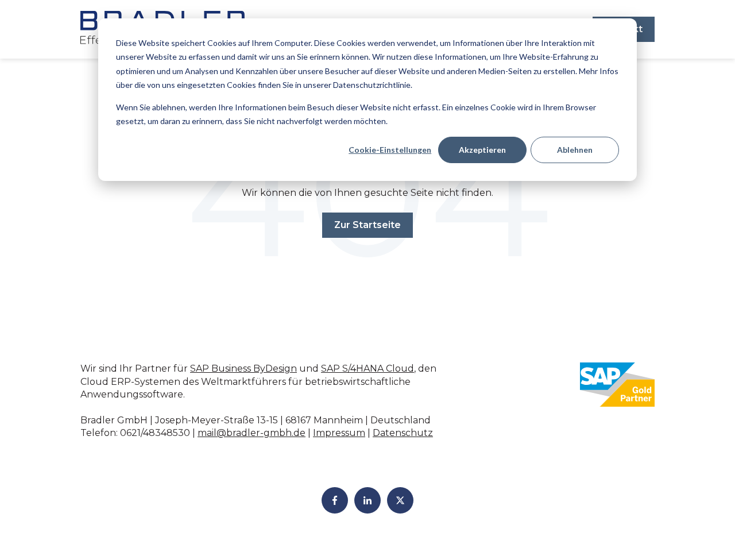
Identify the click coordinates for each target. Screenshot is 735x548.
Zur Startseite (367, 224)
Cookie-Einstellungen (390, 150)
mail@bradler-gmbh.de (251, 432)
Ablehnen (575, 150)
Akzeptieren (482, 150)
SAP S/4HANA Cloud (367, 368)
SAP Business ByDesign (243, 368)
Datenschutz (403, 432)
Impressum (339, 432)
